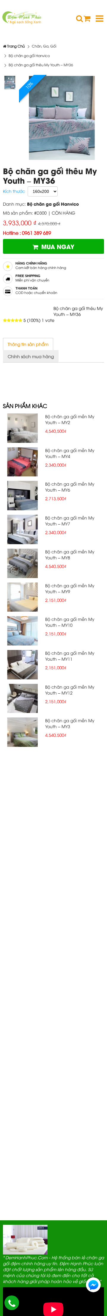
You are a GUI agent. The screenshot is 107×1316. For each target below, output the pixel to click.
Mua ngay (57, 246)
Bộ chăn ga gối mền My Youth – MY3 (70, 723)
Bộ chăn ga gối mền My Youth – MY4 (70, 453)
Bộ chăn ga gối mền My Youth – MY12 (70, 689)
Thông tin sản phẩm (28, 344)
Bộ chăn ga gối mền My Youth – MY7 (70, 520)
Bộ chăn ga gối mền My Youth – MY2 (70, 419)
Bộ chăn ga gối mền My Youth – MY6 (70, 486)
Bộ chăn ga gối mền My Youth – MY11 (70, 656)
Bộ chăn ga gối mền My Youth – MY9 (70, 588)
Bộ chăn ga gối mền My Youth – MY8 (70, 554)
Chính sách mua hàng (31, 356)
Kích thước (14, 191)
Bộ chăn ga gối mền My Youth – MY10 (70, 622)
